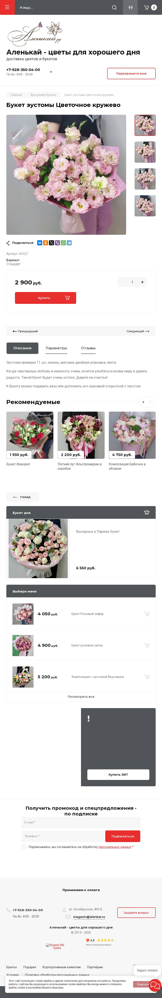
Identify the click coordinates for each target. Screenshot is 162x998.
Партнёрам (95, 967)
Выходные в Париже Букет (98, 532)
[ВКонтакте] (39, 242)
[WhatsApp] (63, 242)
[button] (155, 985)
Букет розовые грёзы (87, 645)
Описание (22, 348)
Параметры (56, 348)
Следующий (135, 331)
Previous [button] (143, 402)
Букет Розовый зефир (88, 614)
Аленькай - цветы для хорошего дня (73, 52)
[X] (51, 242)
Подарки (29, 967)
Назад (25, 497)
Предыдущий (28, 331)
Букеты (11, 967)
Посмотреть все (81, 697)
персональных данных (115, 847)
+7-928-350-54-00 (23, 70)
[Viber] (57, 242)
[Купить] (147, 614)
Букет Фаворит (18, 464)
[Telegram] (69, 242)
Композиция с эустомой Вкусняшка (98, 677)
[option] (66, 175)
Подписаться (123, 836)
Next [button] (151, 402)
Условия (12, 975)
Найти (114, 7)
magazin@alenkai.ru (89, 917)
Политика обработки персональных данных (57, 975)
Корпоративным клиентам (61, 967)
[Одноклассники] (45, 242)
